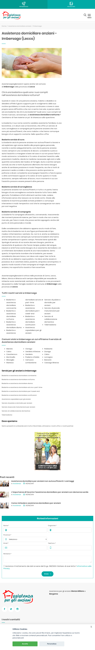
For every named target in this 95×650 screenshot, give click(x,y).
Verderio (29, 354)
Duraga (47, 351)
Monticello (10, 357)
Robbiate (48, 348)
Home (4, 26)
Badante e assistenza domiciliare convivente (19, 375)
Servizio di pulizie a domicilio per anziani (52, 302)
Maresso (10, 362)
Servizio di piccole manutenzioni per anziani (52, 311)
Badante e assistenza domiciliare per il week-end (21, 391)
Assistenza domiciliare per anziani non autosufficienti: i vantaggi (42, 481)
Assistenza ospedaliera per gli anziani (33, 330)
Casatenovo (11, 354)
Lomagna (48, 357)
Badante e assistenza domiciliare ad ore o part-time (22, 387)
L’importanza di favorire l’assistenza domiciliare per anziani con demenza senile (49, 492)
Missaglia (10, 360)
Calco (8, 351)
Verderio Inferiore (32, 351)
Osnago (28, 348)
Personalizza (51, 644)
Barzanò (47, 360)
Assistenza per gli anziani (60, 591)
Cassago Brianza (51, 362)
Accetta (25, 644)
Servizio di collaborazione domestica (50, 319)
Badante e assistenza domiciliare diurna (14, 325)
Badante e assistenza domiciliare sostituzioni (19, 395)
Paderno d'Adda (32, 357)
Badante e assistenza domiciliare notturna (18, 379)
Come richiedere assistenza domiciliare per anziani (36, 503)
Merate (9, 348)
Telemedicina (50, 324)
